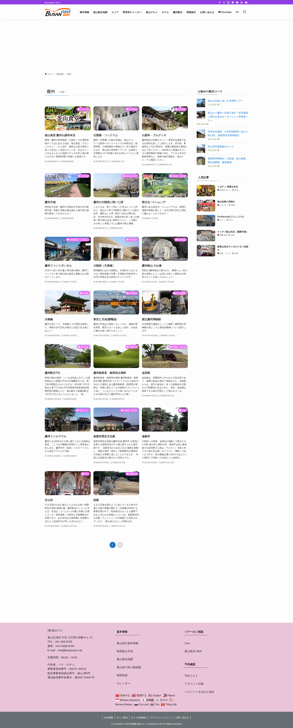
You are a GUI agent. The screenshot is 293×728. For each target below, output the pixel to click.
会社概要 (108, 717)
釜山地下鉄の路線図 (129, 667)
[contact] (246, 2)
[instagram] (228, 2)
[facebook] (219, 2)
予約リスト (191, 676)
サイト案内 (122, 717)
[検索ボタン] (244, 12)
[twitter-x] (224, 2)
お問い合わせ (182, 717)
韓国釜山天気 (125, 651)
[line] (233, 2)
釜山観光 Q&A (193, 651)
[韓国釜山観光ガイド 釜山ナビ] (58, 12)
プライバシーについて (161, 717)
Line (187, 643)
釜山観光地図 (125, 659)
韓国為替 (122, 675)
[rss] (241, 2)
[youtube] (237, 2)
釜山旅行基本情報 (127, 643)
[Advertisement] (146, 47)
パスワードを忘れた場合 (199, 692)
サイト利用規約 (138, 717)
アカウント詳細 (193, 683)
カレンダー (123, 683)
